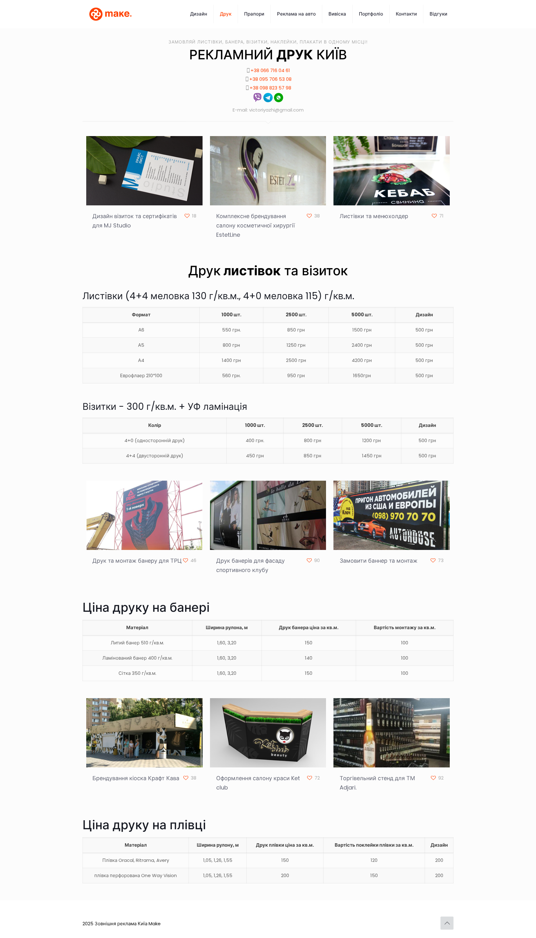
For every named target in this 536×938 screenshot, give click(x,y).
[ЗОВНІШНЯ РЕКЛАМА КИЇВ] (110, 14)
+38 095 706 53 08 (270, 79)
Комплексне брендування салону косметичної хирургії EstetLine (255, 225)
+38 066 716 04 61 (270, 70)
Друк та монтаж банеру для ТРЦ (137, 561)
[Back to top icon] (446, 923)
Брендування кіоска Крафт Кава (135, 778)
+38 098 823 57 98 (270, 88)
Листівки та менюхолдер (374, 216)
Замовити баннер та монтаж (379, 561)
